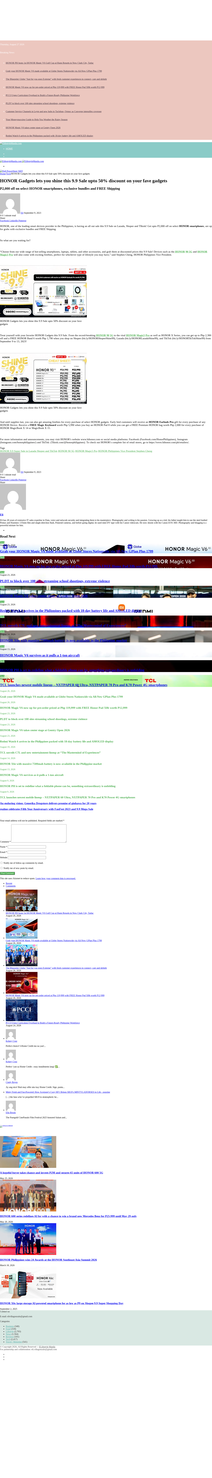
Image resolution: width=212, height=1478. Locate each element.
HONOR (179, 251)
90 (187, 251)
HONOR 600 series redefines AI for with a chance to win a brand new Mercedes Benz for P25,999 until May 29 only (68, 1216)
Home (9, 148)
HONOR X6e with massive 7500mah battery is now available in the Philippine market (63, 640)
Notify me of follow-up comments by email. (23, 863)
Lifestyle (10, 1331)
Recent (9, 883)
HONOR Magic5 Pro (86, 451)
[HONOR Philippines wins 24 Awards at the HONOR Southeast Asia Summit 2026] (28, 1254)
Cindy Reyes (12, 1082)
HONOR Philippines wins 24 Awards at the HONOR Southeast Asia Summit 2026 (48, 1259)
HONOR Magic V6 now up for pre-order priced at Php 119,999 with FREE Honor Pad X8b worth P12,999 (55, 87)
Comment (5, 841)
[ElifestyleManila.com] (11, 143)
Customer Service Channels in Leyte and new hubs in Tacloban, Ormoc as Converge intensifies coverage (54, 111)
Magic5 (4, 254)
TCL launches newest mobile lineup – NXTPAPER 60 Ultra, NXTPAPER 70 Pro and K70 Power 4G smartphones (83, 685)
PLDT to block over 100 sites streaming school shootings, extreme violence (40, 103)
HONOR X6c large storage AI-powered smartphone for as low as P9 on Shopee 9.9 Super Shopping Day (61, 1303)
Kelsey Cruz (11, 1041)
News (8, 1334)
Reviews (10, 1336)
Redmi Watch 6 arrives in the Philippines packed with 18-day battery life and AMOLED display (49, 135)
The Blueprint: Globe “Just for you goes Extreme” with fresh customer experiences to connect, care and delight (56, 79)
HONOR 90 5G (66, 451)
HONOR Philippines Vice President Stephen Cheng (125, 451)
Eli (22, 213)
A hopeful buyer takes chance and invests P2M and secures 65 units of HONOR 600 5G (51, 1172)
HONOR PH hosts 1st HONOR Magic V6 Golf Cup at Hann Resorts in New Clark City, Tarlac (50, 63)
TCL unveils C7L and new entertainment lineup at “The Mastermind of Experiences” (63, 625)
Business (10, 1326)
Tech (8, 173)
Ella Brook (11, 1112)
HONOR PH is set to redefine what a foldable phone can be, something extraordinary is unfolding (72, 670)
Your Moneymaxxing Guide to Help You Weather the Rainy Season (36, 119)
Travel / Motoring (14, 1342)
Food (8, 1329)
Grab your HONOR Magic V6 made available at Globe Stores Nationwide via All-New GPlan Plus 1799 (54, 71)
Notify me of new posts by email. (18, 868)
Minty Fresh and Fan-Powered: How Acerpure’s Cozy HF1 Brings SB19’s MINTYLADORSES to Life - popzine (58, 1092)
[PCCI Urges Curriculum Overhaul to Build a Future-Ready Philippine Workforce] (21, 1020)
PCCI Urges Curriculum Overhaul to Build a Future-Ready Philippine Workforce (43, 95)
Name (3, 847)
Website (3, 857)
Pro (11, 254)
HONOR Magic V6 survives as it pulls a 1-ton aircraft (40, 655)
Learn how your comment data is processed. (56, 878)
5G (190, 251)
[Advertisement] (86, 20)
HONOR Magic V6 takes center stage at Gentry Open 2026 (33, 127)
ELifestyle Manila (47, 1347)
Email (3, 852)
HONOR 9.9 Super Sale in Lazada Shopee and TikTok (28, 451)
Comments (11, 886)
